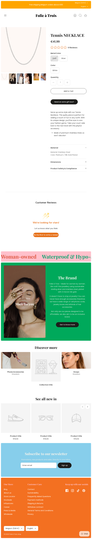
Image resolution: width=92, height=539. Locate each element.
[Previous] (27, 5)
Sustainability (33, 493)
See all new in (46, 399)
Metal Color (56, 53)
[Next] (65, 5)
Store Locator (9, 496)
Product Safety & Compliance (64, 168)
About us (7, 493)
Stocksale (8, 500)
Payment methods (35, 500)
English (83, 6)
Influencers (8, 503)
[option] (23, 49)
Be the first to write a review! (46, 235)
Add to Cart (68, 91)
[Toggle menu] (6, 15)
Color (53, 65)
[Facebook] (67, 490)
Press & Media (9, 510)
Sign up (65, 465)
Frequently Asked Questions (39, 496)
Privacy (31, 514)
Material (54, 148)
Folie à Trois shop (15, 534)
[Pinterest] (84, 490)
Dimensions (56, 162)
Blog (5, 489)
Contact (31, 489)
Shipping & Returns (35, 503)
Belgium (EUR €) (80, 3)
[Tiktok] (78, 490)
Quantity (54, 77)
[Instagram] (72, 490)
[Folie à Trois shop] (46, 15)
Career (7, 507)
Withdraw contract (35, 507)
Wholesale (8, 514)
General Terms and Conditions (40, 510)
